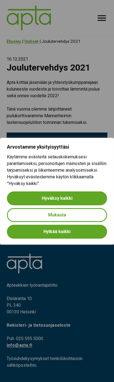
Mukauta (57, 215)
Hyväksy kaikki (57, 198)
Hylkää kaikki (57, 231)
